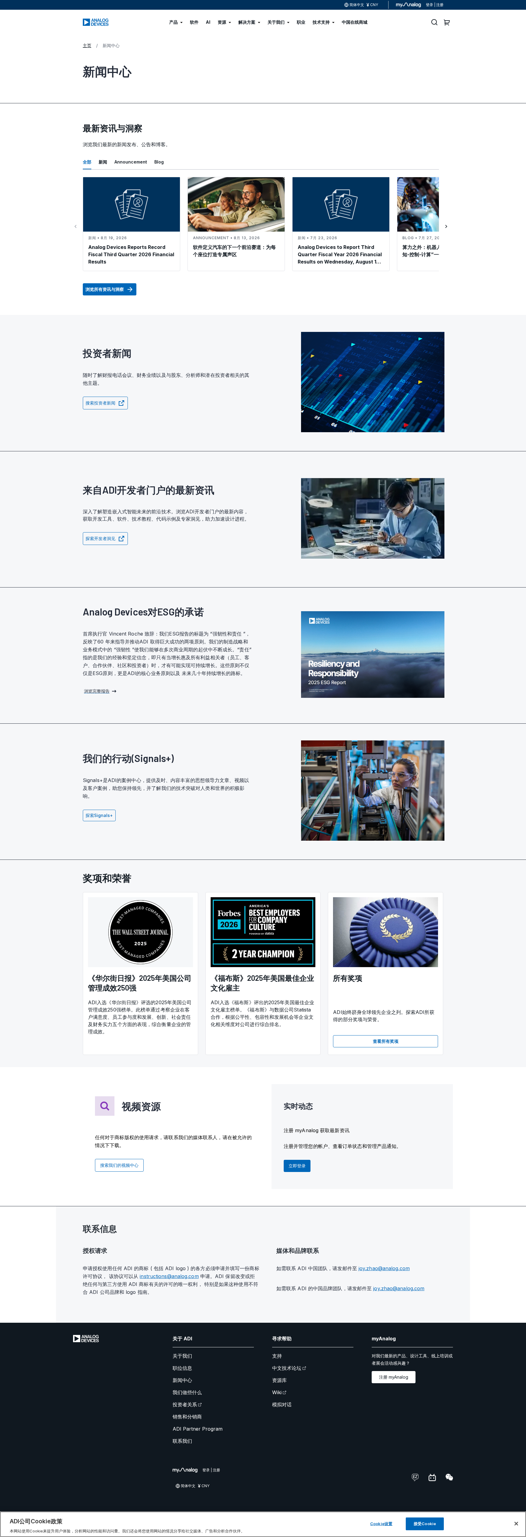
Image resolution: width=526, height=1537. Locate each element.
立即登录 (297, 1165)
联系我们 (182, 1441)
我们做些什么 (187, 1392)
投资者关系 (185, 1404)
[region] (263, 1524)
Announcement (130, 161)
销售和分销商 (187, 1417)
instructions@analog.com (169, 1276)
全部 (87, 161)
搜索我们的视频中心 (119, 1165)
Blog (159, 161)
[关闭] (516, 1523)
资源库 (279, 1380)
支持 (277, 1356)
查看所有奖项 (385, 1041)
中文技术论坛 (286, 1368)
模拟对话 (282, 1404)
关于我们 (182, 1356)
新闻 (103, 161)
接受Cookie (425, 1523)
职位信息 (182, 1368)
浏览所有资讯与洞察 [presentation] (105, 289)
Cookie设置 (381, 1523)
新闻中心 (182, 1380)
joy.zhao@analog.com (384, 1268)
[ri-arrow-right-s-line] (446, 226)
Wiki (277, 1392)
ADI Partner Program (198, 1429)
